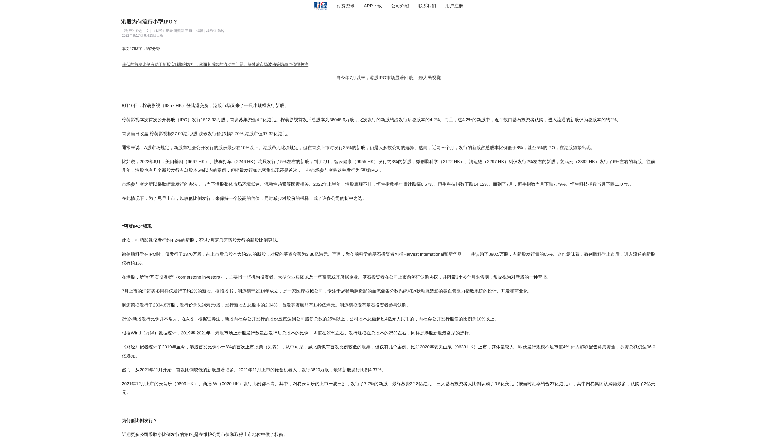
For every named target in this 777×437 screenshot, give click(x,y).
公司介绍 (400, 5)
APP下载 (373, 5)
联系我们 (427, 5)
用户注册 (454, 5)
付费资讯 (346, 5)
